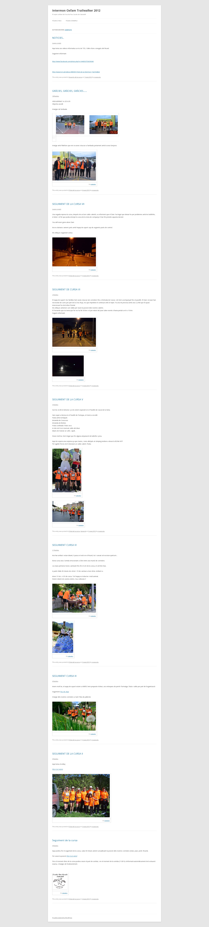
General (83, 531)
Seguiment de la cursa (64, 840)
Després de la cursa (75, 77)
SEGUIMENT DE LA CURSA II (67, 753)
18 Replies (55, 96)
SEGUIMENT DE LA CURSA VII (68, 204)
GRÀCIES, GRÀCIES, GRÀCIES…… (69, 90)
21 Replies (55, 550)
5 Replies (55, 405)
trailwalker (93, 184)
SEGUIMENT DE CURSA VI (66, 289)
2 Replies (55, 295)
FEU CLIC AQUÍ (72, 856)
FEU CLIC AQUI (57, 769)
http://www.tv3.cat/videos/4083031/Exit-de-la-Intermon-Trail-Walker (76, 72)
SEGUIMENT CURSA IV (64, 545)
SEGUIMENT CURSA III (64, 675)
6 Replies (55, 681)
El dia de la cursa (74, 190)
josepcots (68, 30)
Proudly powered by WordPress (62, 918)
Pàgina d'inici (57, 21)
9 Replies (55, 759)
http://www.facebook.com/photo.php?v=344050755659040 (73, 61)
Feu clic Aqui (64, 692)
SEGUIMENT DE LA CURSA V (67, 399)
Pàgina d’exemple (71, 21)
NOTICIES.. (58, 37)
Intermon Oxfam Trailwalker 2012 (76, 10)
